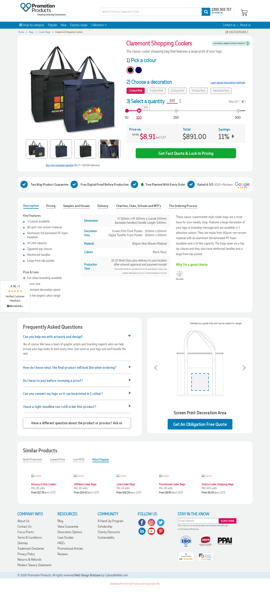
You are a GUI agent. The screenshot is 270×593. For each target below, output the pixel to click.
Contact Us (24, 526)
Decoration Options (69, 532)
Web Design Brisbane (88, 575)
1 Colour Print (135, 90)
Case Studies (65, 537)
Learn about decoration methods (227, 82)
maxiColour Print (221, 90)
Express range (78, 25)
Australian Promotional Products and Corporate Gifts (135, 583)
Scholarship (105, 526)
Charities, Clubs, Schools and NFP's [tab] (138, 206)
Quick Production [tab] (32, 459)
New (63, 25)
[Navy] (138, 70)
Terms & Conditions (29, 537)
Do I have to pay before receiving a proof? (53, 380)
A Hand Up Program (110, 521)
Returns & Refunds (29, 559)
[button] (15, 296)
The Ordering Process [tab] (183, 206)
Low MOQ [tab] (78, 459)
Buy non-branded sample (59, 165)
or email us (217, 12)
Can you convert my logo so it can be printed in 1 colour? (63, 393)
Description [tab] (31, 205)
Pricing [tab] (50, 206)
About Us (23, 521)
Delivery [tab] (103, 206)
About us (245, 25)
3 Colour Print (177, 90)
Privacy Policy (26, 554)
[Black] (130, 70)
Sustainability (106, 537)
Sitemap (22, 543)
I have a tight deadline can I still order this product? (59, 406)
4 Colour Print (198, 90)
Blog (60, 521)
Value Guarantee (67, 526)
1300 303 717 (221, 9)
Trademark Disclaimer (30, 548)
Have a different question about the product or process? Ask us (76, 423)
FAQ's (61, 543)
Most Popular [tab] (100, 459)
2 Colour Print (156, 90)
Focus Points (25, 532)
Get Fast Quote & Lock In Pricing (186, 153)
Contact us (229, 25)
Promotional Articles (70, 548)
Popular (52, 25)
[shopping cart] (244, 12)
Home (21, 32)
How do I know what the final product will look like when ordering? (69, 367)
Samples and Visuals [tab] (76, 206)
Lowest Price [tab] (57, 459)
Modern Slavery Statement (34, 565)
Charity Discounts (109, 532)
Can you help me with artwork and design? (53, 336)
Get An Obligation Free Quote (200, 424)
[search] (206, 12)
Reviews (62, 554)
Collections (98, 25)
